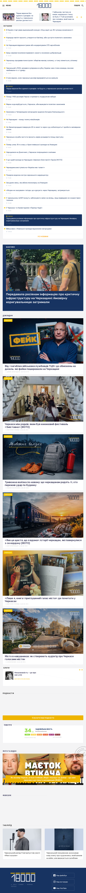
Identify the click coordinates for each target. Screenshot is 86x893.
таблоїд (7, 825)
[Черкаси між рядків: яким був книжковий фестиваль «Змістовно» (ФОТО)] (43, 404)
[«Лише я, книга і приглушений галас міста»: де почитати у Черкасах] (43, 578)
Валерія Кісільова (13, 488)
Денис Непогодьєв (13, 372)
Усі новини (43, 237)
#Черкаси (8, 320)
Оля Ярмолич (11, 662)
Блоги (6, 668)
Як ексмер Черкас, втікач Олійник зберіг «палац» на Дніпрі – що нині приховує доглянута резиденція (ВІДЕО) (43, 778)
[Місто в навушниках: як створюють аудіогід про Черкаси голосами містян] (43, 636)
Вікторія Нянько (13, 546)
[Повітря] (43, 735)
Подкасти (8, 693)
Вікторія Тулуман (13, 430)
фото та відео (9, 751)
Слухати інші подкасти (43, 718)
